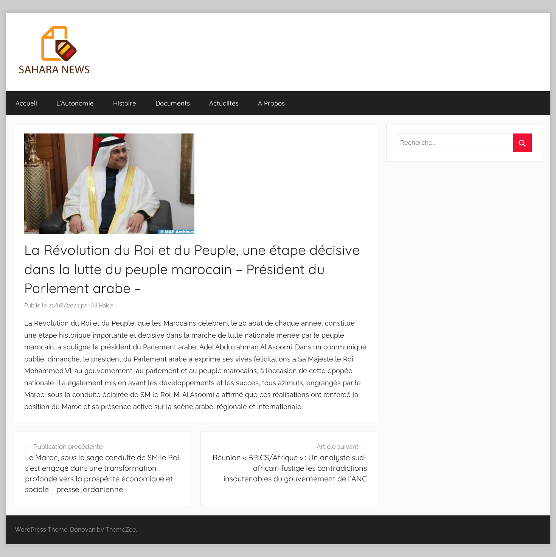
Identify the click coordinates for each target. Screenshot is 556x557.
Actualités (224, 103)
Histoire (124, 103)
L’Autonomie (75, 103)
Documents (172, 103)
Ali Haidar (103, 305)
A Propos (271, 103)
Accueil (26, 103)
